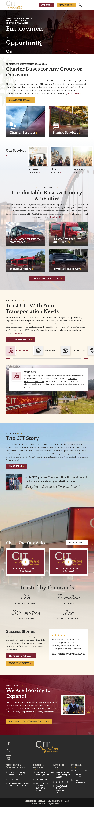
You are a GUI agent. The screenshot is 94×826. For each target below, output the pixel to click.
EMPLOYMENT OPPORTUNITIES (28, 721)
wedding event (28, 321)
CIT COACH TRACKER (78, 776)
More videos (76, 543)
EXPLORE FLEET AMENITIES (45, 278)
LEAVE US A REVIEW (19, 663)
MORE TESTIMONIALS (20, 656)
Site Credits (30, 801)
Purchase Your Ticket (21, 42)
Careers (45, 5)
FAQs (67, 801)
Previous (8, 359)
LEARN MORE (15, 466)
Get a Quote (65, 5)
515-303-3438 (62, 782)
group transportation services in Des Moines (37, 81)
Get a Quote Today (19, 100)
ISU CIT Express (80, 770)
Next (86, 359)
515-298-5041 (14, 780)
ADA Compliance (79, 782)
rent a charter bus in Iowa (46, 318)
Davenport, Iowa (77, 81)
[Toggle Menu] (86, 5)
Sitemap (41, 801)
